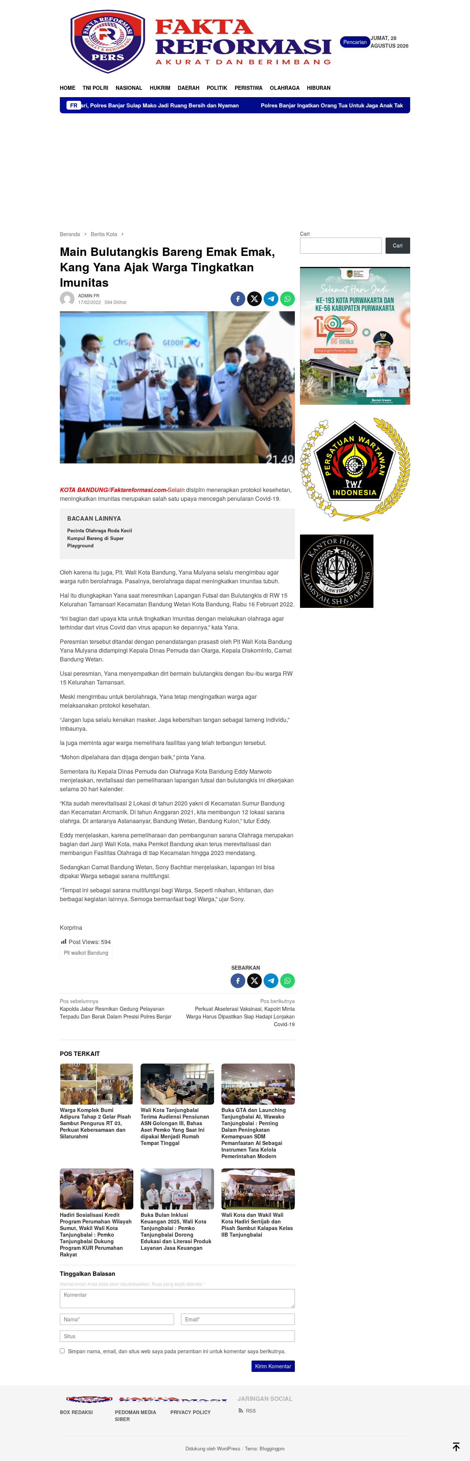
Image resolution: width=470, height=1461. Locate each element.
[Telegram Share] (271, 298)
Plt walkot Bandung (86, 952)
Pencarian (355, 41)
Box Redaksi (76, 1412)
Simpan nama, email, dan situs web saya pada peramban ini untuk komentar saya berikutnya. (177, 1351)
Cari (305, 233)
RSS (251, 1410)
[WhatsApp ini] (287, 298)
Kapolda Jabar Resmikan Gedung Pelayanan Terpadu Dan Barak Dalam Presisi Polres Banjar (115, 1008)
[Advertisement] (235, 168)
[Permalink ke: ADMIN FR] (67, 298)
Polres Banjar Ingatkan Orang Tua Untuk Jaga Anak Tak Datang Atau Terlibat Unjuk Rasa (323, 105)
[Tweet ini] (254, 298)
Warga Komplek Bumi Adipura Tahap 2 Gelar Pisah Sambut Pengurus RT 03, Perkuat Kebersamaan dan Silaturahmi (95, 1123)
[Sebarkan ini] (238, 298)
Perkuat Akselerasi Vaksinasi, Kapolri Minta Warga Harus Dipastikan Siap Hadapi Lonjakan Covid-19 (240, 1012)
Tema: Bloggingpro (265, 1448)
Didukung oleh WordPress (213, 1448)
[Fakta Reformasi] (200, 41)
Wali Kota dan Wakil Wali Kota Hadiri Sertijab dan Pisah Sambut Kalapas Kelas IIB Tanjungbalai (257, 1224)
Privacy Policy (190, 1412)
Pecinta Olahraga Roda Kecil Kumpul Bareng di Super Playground (99, 538)
